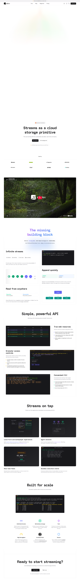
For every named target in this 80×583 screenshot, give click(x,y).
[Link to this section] (40, 226)
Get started (35, 140)
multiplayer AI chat (23, 443)
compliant (63, 539)
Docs (32, 3)
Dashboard (73, 3)
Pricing (48, 3)
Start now (35, 570)
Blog (36, 3)
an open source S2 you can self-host (40, 145)
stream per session (57, 442)
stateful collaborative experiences (12, 442)
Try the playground (43, 140)
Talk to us (44, 570)
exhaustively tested (43, 540)
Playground (42, 3)
